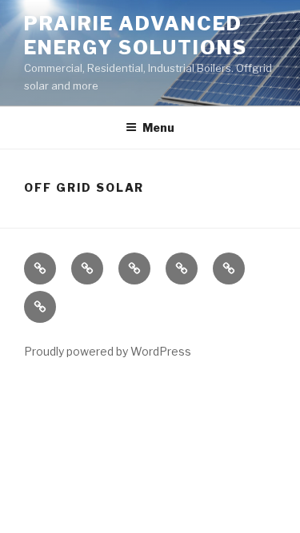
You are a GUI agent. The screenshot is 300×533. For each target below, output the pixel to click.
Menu (158, 127)
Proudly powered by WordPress (107, 351)
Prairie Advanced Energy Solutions (135, 35)
